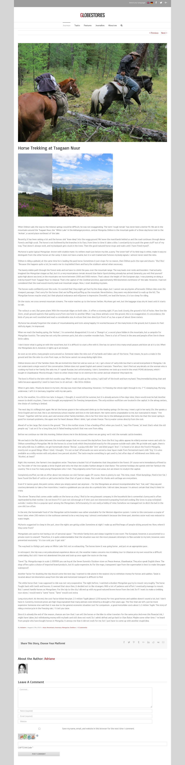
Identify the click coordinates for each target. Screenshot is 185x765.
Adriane (23, 627)
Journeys (58, 627)
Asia (44, 627)
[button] (20, 185)
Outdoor (73, 627)
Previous (154, 32)
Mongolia (65, 627)
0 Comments (82, 627)
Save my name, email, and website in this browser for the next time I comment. (98, 728)
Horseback (50, 627)
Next (163, 32)
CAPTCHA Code (25, 747)
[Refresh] (37, 735)
